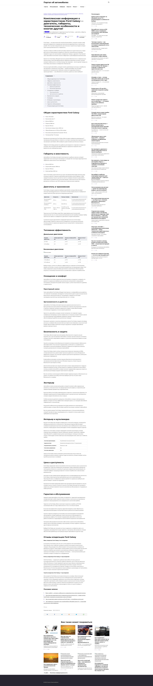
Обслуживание (54, 6)
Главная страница (47, 13)
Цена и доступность (52, 102)
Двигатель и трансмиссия (54, 83)
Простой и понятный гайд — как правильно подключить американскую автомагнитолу (84, 663)
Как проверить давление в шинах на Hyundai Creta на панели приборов (99, 150)
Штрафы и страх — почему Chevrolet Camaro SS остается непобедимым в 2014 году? (100, 79)
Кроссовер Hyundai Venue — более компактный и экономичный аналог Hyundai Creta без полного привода (100, 126)
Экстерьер (50, 98)
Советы (46, 6)
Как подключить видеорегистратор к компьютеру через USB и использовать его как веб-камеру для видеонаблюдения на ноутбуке (51, 640)
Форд (45, 607)
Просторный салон (54, 92)
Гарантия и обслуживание (54, 104)
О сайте (46, 672)
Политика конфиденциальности (58, 672)
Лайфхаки (62, 6)
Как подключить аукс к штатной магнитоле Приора (50, 666)
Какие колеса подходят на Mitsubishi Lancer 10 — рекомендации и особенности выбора (100, 19)
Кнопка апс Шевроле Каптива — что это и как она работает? (100, 254)
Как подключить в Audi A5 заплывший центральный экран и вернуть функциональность (84, 639)
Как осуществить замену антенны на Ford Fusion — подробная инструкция (64, 599)
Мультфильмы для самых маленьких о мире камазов (99, 55)
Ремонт (75, 6)
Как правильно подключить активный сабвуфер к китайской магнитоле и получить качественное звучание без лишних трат (102, 667)
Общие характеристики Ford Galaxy (56, 79)
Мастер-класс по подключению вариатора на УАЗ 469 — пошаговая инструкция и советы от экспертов (68, 639)
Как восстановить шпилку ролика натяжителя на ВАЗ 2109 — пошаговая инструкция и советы (100, 243)
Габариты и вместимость (53, 80)
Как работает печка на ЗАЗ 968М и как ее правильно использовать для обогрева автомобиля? (99, 31)
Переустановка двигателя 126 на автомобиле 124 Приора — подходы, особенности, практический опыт (100, 67)
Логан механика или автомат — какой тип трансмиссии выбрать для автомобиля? (99, 189)
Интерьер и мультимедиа (53, 99)
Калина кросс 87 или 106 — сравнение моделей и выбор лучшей (99, 90)
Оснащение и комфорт (53, 90)
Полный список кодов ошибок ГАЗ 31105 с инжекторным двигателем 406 (100, 114)
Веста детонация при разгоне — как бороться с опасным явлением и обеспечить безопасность (100, 200)
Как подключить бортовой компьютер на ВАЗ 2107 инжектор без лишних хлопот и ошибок (102, 640)
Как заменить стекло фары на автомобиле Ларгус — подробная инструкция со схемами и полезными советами (100, 163)
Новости (69, 6)
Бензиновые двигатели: (55, 88)
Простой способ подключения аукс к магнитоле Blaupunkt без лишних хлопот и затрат (68, 662)
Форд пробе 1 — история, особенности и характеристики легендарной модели (66, 593)
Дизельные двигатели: (55, 86)
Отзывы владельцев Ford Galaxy (55, 106)
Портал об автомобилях (56, 2)
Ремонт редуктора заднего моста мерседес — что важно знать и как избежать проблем (100, 102)
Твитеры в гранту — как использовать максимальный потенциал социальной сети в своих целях (100, 44)
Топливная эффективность (54, 84)
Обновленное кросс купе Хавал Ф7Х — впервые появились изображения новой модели (98, 138)
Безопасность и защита (53, 96)
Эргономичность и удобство (56, 94)
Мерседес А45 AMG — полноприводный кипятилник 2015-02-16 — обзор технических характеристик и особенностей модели (100, 229)
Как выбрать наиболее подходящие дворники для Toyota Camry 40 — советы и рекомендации (99, 176)
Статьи (82, 6)
